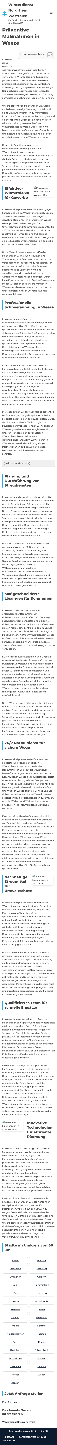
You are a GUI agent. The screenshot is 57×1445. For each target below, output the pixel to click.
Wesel (15, 1374)
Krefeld (15, 1317)
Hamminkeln (41, 1285)
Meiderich (41, 1317)
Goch (15, 1285)
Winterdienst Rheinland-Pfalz (18, 1422)
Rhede (41, 1342)
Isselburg (42, 1293)
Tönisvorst (15, 1366)
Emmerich (15, 1276)
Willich (41, 1374)
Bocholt (41, 1260)
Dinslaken (15, 1268)
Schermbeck (42, 1350)
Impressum (9, 1440)
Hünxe (15, 1293)
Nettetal (41, 1325)
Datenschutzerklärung (32, 1437)
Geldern (41, 1276)
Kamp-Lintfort (42, 1301)
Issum (15, 1301)
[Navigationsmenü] (51, 13)
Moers (15, 1325)
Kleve (42, 1309)
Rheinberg (15, 1350)
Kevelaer (15, 1309)
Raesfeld (41, 1333)
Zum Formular (10, 1402)
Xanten (15, 1382)
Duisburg (42, 1268)
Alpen (15, 1260)
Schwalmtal (15, 1358)
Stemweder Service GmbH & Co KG (28, 1431)
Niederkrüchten (15, 1333)
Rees (15, 1342)
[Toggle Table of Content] (48, 54)
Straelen (41, 1358)
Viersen (42, 1366)
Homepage (8, 1437)
